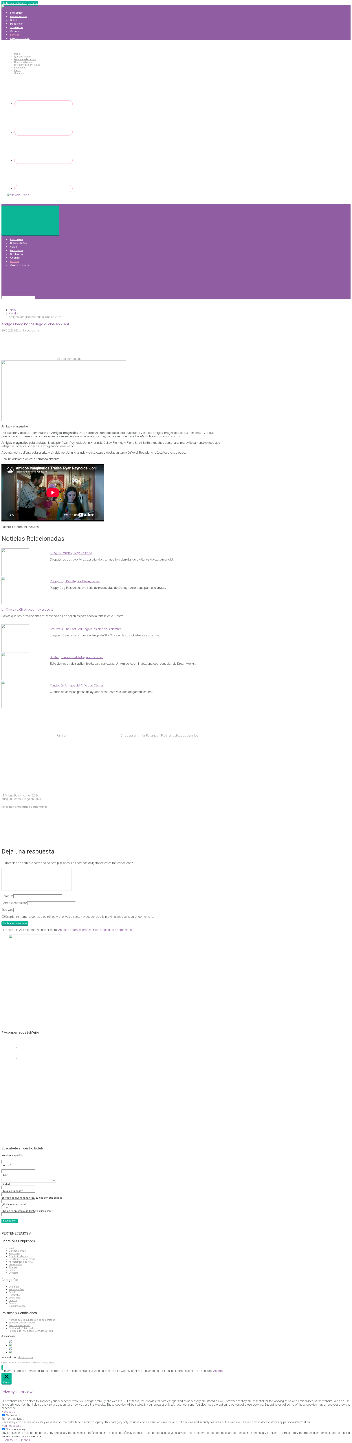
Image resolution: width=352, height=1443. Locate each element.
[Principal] (30, 220)
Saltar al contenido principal (20, 3)
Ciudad (5, 1184)
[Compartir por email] (29, 792)
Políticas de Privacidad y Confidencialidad (31, 1331)
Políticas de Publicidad (21, 1328)
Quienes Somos (22, 56)
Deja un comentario (69, 358)
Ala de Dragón (25, 1357)
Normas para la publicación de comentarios (32, 1320)
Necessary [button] (8, 1411)
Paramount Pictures (159, 735)
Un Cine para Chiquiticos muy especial (27, 609)
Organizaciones (20, 38)
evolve (4, 1362)
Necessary (13, 1415)
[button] (2, 1367)
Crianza (15, 31)
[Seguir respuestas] (28, 839)
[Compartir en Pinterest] (140, 764)
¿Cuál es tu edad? (12, 1190)
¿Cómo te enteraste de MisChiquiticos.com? (27, 1210)
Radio (17, 70)
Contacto (19, 73)
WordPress (49, 1362)
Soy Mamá (16, 27)
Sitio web (7, 909)
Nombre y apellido (12, 1155)
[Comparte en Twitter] (29, 764)
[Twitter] (43, 132)
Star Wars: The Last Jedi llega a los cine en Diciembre (86, 629)
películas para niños (185, 735)
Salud (13, 20)
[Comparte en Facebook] (85, 764)
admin (36, 330)
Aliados (13, 1267)
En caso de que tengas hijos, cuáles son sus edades (31, 1197)
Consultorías (15, 1264)
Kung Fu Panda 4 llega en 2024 (71, 553)
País (4, 1174)
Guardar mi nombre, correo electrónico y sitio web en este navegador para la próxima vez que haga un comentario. (79, 916)
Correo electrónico (14, 903)
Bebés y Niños (18, 16)
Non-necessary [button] (11, 1425)
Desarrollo (16, 23)
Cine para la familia (133, 735)
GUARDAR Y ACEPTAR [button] (15, 1440)
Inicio (17, 53)
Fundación (19, 67)
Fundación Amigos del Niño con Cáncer (76, 685)
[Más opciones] (84, 792)
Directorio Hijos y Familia (27, 64)
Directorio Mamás (23, 62)
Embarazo (16, 12)
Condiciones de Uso (19, 1325)
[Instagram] (43, 160)
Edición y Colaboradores (22, 1322)
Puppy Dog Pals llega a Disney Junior (75, 581)
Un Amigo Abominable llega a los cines (76, 657)
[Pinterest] (43, 188)
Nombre (7, 896)
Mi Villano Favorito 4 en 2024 (20, 795)
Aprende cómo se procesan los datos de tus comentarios (95, 930)
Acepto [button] (218, 1371)
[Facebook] (43, 103)
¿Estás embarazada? (13, 1204)
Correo (6, 1165)
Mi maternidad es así (25, 59)
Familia (14, 34)
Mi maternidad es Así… (21, 1261)
